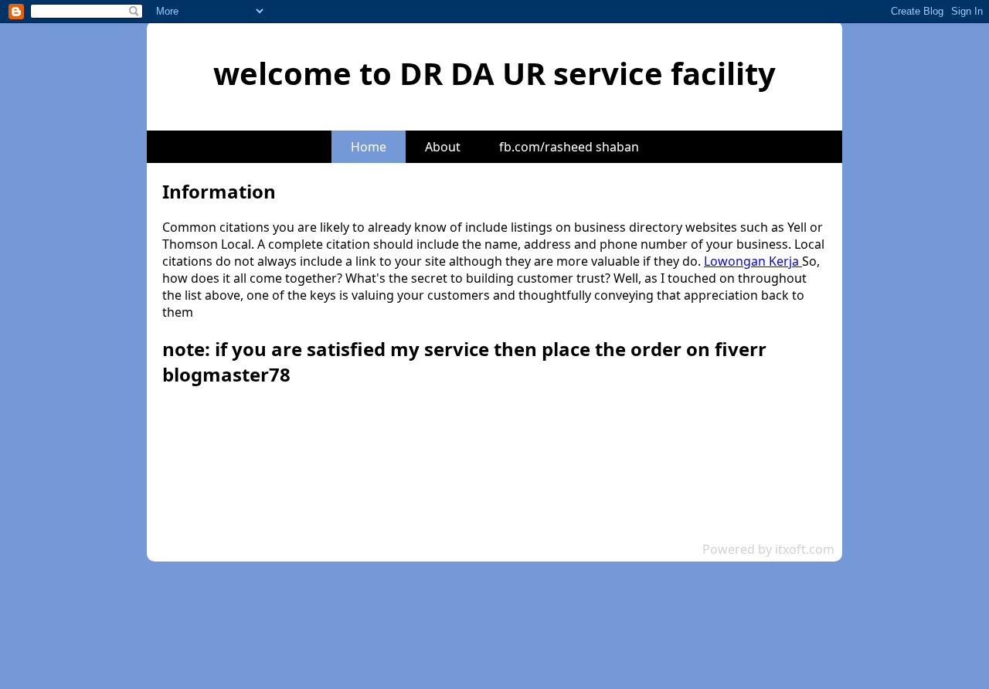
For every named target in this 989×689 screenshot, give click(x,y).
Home (368, 146)
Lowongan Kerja (753, 261)
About (443, 146)
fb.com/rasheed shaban (569, 146)
